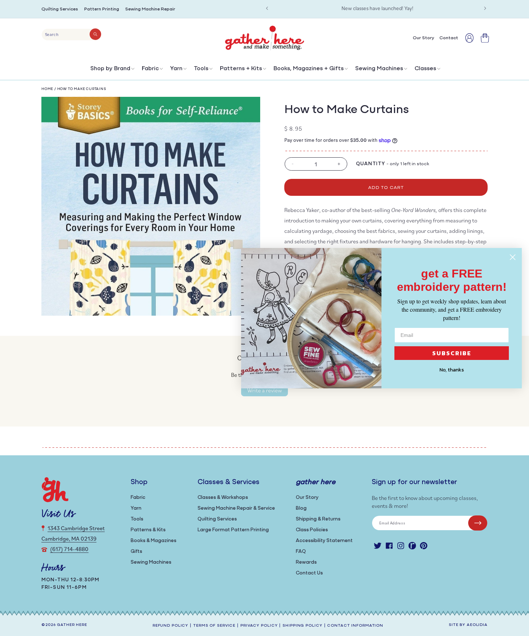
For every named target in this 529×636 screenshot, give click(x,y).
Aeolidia (477, 625)
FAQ (301, 551)
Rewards (306, 562)
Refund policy (170, 626)
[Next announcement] (485, 8)
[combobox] (71, 34)
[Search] (95, 34)
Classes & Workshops (223, 497)
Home (47, 89)
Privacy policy (258, 626)
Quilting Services (59, 9)
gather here (72, 625)
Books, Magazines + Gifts (308, 69)
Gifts (136, 551)
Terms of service (214, 626)
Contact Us (309, 573)
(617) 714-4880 (69, 548)
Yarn (176, 69)
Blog (301, 508)
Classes (425, 69)
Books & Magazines (153, 540)
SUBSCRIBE (451, 353)
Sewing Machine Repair (150, 9)
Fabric (150, 69)
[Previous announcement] (267, 8)
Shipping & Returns (318, 519)
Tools (201, 69)
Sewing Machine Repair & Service (236, 508)
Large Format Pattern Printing (233, 530)
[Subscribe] (477, 523)
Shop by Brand (110, 69)
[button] (111, 70)
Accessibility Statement (324, 540)
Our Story (307, 497)
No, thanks (451, 370)
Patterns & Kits (148, 530)
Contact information (355, 626)
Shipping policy (302, 626)
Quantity (370, 164)
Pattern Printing (101, 9)
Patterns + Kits (241, 69)
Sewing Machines (379, 69)
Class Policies (312, 530)
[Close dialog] (512, 257)
